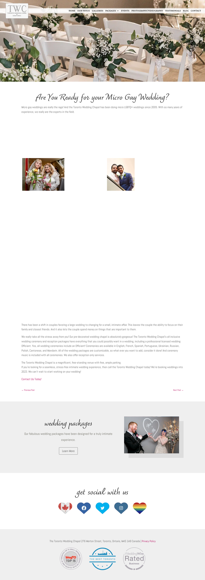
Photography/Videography (147, 10)
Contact (196, 10)
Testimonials (173, 10)
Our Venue (83, 10)
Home (72, 10)
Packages (110, 10)
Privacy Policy (149, 541)
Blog (186, 10)
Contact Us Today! (31, 379)
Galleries (97, 10)
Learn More (68, 451)
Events (125, 10)
